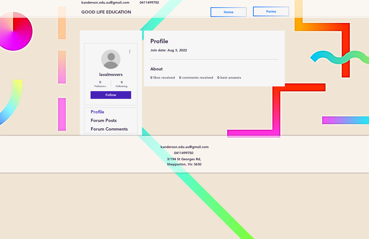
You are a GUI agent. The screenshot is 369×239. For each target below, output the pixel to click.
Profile (97, 111)
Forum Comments (109, 129)
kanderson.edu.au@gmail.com (105, 2)
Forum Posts (104, 120)
